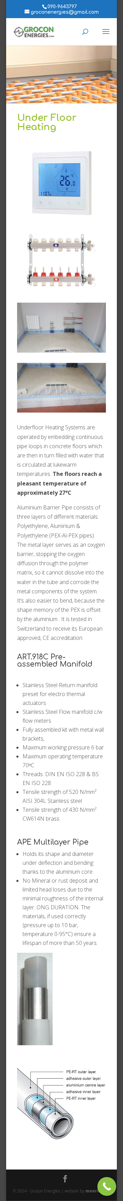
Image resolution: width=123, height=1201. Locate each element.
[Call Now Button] (106, 1186)
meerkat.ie (97, 1191)
